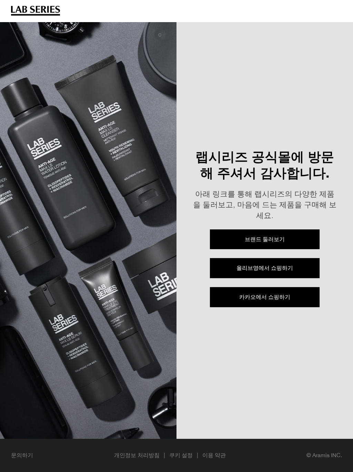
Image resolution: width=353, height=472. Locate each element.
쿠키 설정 (181, 455)
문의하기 (22, 455)
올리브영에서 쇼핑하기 (264, 268)
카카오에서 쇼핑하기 (264, 297)
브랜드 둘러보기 (265, 239)
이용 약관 (214, 455)
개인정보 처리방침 (137, 455)
